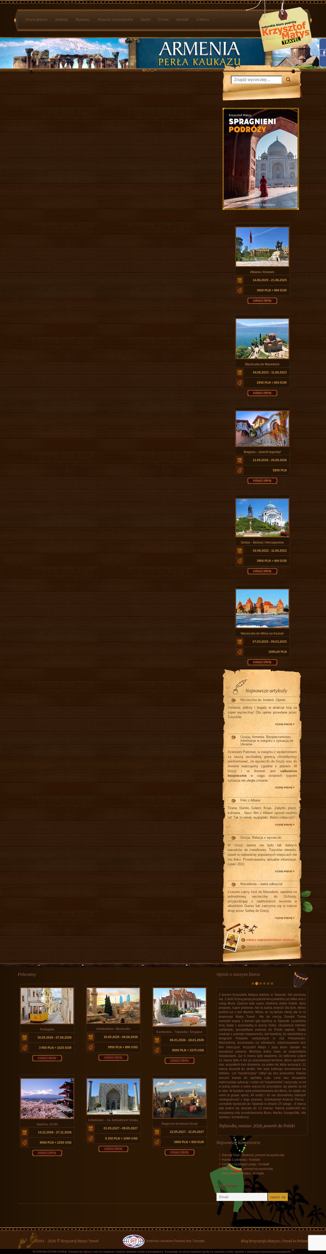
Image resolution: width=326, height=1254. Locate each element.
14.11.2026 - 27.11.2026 (55, 1132)
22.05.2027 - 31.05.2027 (187, 1132)
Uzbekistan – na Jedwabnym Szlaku (113, 1120)
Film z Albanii (250, 800)
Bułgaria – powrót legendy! (262, 452)
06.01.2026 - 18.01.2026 (187, 1040)
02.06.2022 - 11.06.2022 (270, 550)
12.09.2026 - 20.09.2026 (270, 460)
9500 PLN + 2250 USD (56, 1142)
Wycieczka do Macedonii (262, 364)
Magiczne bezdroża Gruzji (179, 1124)
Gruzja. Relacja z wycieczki (260, 837)
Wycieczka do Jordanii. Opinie (262, 700)
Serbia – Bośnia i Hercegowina (262, 542)
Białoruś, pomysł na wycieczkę (263, 1216)
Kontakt (254, 1221)
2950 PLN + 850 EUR (272, 382)
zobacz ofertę (262, 300)
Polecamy (27, 974)
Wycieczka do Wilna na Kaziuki (262, 633)
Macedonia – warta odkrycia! (261, 884)
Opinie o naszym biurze (238, 974)
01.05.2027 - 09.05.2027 (121, 1128)
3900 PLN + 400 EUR (272, 561)
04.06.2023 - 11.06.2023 (270, 372)
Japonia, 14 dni (47, 1124)
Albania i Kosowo (262, 272)
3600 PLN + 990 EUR (272, 290)
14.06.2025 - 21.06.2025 (270, 280)
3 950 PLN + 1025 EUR (55, 1048)
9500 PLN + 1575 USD (188, 1050)
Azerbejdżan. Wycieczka (113, 1029)
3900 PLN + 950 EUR (189, 1142)
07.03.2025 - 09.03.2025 (270, 641)
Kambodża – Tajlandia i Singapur (179, 1032)
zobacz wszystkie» (259, 946)
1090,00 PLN (277, 652)
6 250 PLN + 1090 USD (121, 1138)
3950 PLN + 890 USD (123, 1047)
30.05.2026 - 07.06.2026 (54, 1037)
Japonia (226, 1187)
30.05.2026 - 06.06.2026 (121, 1037)
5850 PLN (280, 470)
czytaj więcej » (284, 724)
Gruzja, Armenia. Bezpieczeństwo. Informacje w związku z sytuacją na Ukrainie (266, 740)
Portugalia (47, 1029)
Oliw (225, 1230)
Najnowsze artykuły (266, 691)
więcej (86, 1251)
